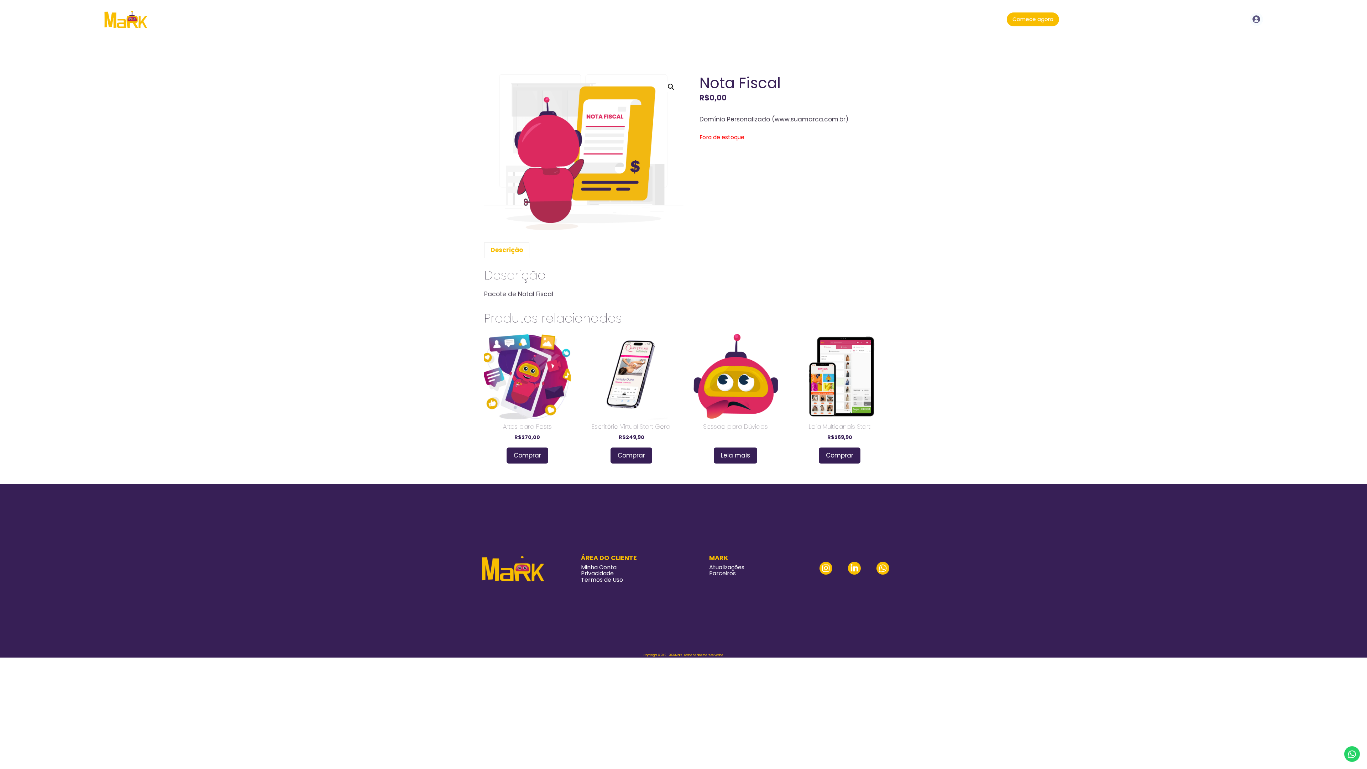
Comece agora (1032, 19)
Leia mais (735, 455)
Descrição (507, 250)
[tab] (506, 250)
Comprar (527, 455)
